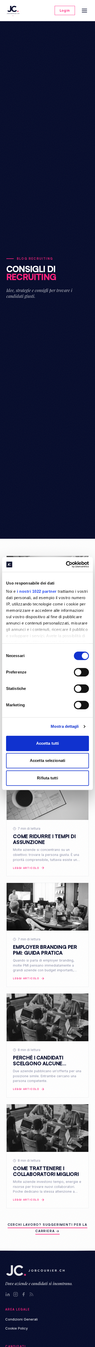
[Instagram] (15, 1294)
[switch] (81, 672)
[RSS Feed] (31, 1294)
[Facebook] (23, 1294)
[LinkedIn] (7, 1294)
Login (65, 10)
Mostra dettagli (65, 726)
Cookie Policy (16, 1328)
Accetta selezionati (47, 760)
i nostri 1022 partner (37, 591)
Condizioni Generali (21, 1319)
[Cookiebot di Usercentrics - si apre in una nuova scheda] (67, 564)
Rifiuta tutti (47, 778)
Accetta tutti (47, 743)
